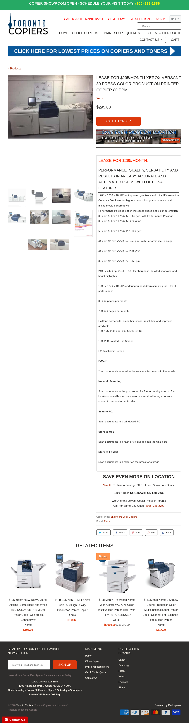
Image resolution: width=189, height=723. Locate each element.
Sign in (161, 18)
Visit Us (108, 485)
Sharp (121, 687)
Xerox (100, 98)
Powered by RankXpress (168, 705)
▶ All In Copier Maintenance (84, 18)
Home (63, 33)
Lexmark (123, 682)
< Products (14, 68)
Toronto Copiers (24, 705)
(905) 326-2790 (155, 505)
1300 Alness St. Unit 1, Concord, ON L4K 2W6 (45, 685)
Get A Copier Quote (164, 33)
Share (122, 532)
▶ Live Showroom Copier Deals (130, 18)
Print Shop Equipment (124, 33)
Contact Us (150, 39)
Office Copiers (86, 33)
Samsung (123, 665)
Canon (121, 659)
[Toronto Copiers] (28, 25)
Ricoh (121, 670)
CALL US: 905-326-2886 (45, 681)
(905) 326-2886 (147, 3)
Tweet (105, 532)
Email (168, 532)
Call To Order (118, 121)
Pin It (137, 532)
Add (153, 532)
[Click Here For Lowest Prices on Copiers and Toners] (94, 55)
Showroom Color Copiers (124, 516)
